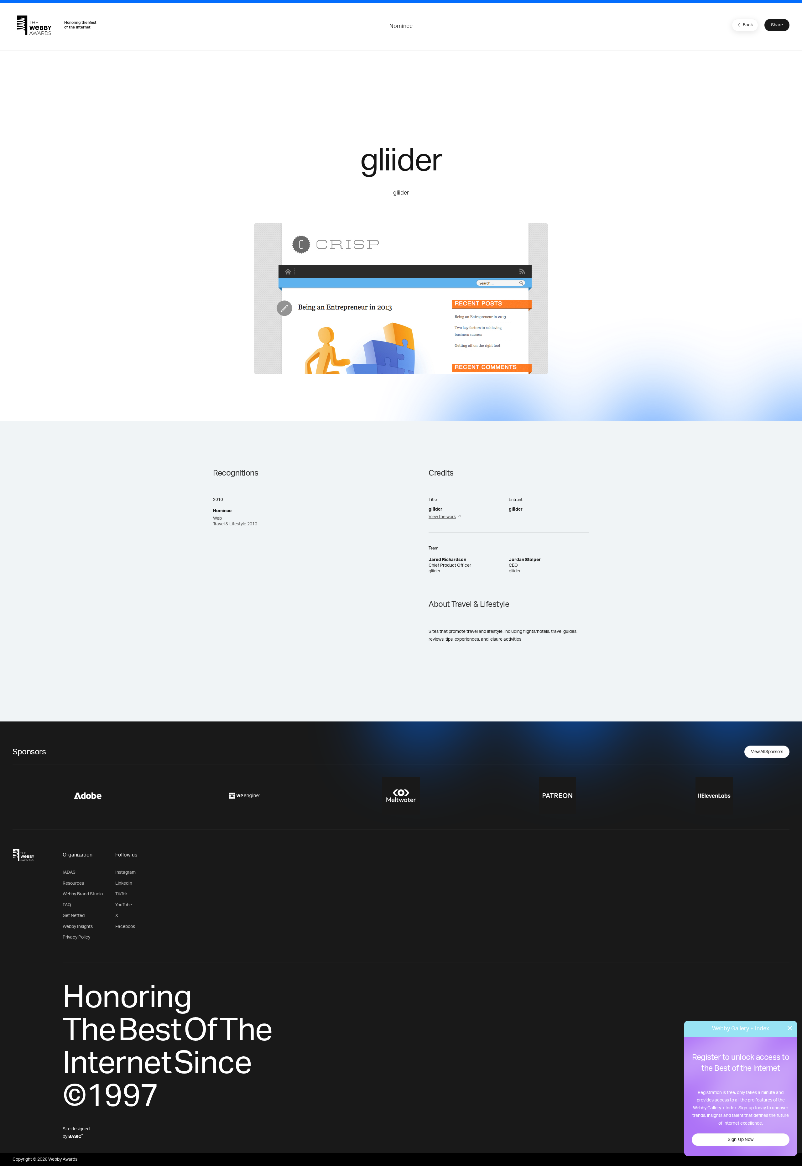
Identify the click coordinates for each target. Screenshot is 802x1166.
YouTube (123, 905)
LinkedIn (123, 883)
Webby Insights (78, 926)
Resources (73, 883)
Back (748, 25)
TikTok (121, 894)
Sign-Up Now (740, 1139)
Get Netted (74, 916)
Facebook (125, 926)
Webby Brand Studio (83, 894)
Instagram (125, 872)
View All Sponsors (767, 752)
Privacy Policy (76, 937)
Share (777, 25)
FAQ (67, 905)
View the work (442, 517)
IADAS (69, 872)
